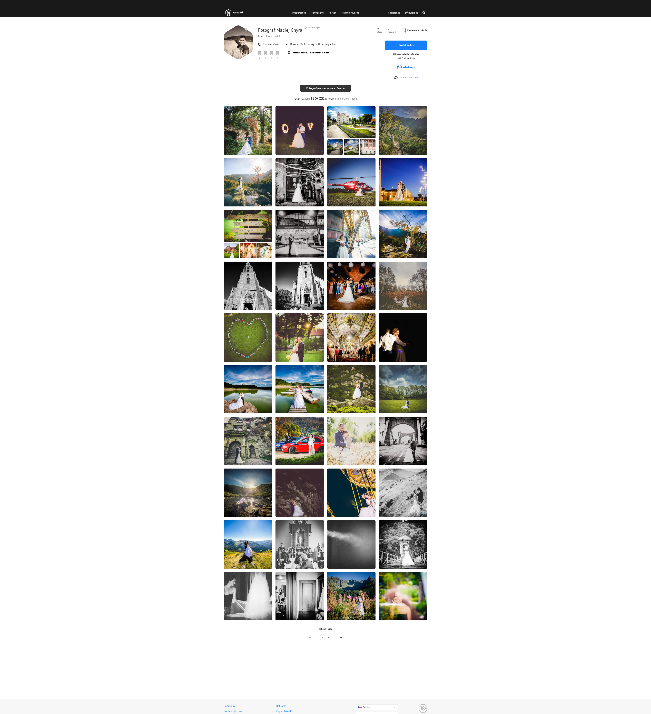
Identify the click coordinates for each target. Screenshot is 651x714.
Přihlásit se (411, 12)
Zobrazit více (325, 629)
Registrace (394, 12)
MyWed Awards (350, 12)
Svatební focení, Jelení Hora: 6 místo (310, 52)
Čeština (367, 707)
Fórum (332, 12)
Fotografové (299, 12)
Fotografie (317, 12)
